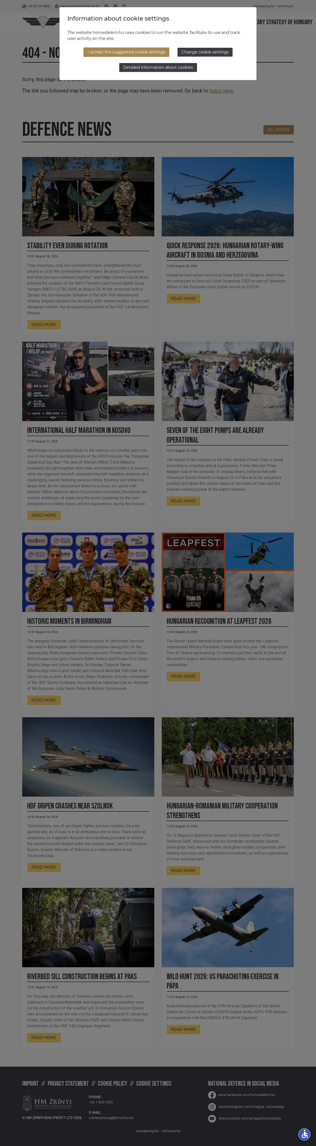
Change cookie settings (205, 52)
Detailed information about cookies (158, 67)
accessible (305, 1134)
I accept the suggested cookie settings (126, 52)
